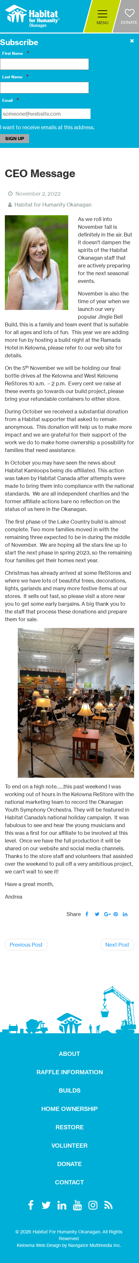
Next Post (117, 944)
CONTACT (69, 1182)
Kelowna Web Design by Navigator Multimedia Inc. (69, 1245)
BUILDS (69, 1090)
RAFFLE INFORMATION (70, 1072)
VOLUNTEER (69, 1145)
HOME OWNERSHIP (69, 1109)
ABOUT (69, 1053)
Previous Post (26, 944)
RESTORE (70, 1127)
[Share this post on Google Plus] (106, 914)
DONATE (69, 1164)
